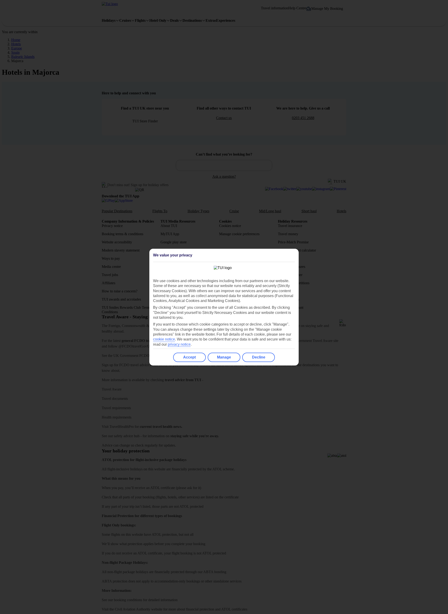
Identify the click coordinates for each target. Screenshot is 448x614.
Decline (258, 357)
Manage (224, 357)
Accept (189, 357)
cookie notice (164, 339)
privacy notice (179, 344)
